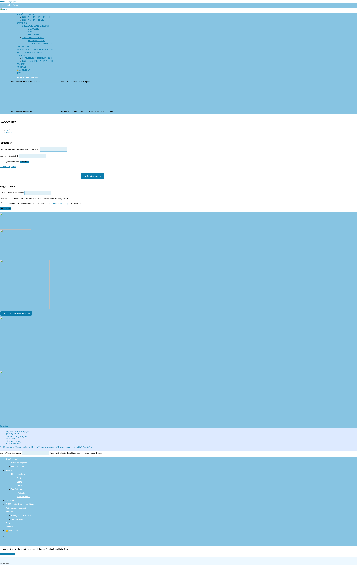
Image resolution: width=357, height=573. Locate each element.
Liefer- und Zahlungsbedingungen (17, 437)
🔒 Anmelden (12, 530)
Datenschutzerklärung (59, 204)
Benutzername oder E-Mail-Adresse (19, 149)
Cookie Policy (10, 438)
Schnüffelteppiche (19, 463)
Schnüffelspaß (12, 459)
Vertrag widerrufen (7, 554)
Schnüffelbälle (17, 466)
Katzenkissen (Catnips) (16, 508)
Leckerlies (10, 500)
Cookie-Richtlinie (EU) (13, 442)
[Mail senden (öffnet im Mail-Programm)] (18, 103)
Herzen (20, 485)
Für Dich (9, 512)
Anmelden (24, 162)
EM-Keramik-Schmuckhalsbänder (20, 504)
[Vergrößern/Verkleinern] (1, 569)
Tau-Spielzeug (17, 489)
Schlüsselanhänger (19, 519)
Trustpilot (4, 426)
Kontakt (9, 527)
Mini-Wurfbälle (23, 497)
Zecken (9, 523)
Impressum (9, 440)
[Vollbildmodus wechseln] (3, 569)
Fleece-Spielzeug (18, 474)
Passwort (9, 156)
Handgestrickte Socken (21, 515)
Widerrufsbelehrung (12, 435)
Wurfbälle (21, 493)
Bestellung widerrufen (13, 443)
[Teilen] (6, 569)
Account (9, 132)
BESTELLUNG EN (16, 313)
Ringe (19, 481)
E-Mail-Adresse (12, 193)
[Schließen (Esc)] (8, 569)
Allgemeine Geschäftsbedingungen (17, 432)
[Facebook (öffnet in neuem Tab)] (18, 89)
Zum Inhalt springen (8, 1)
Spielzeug (10, 470)
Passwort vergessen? (8, 167)
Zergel (19, 478)
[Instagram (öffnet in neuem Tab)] (18, 96)
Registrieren (6, 208)
